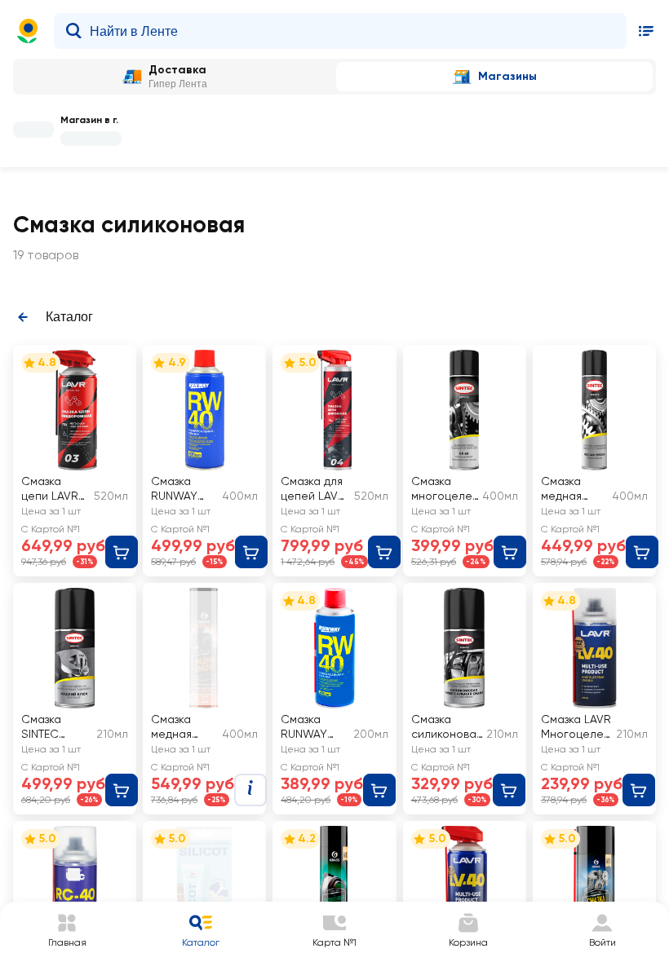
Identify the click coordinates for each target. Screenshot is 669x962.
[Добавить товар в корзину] (121, 552)
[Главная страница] (27, 31)
